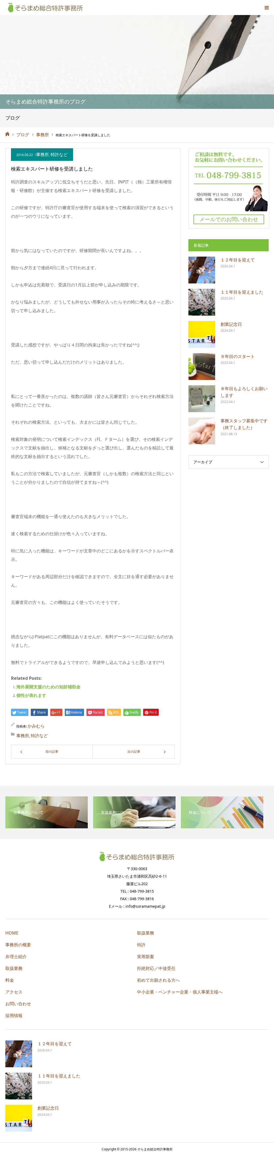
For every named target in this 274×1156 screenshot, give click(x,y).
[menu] (266, 7)
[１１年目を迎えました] (201, 302)
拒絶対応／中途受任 (156, 968)
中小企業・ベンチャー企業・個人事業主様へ (180, 992)
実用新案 (145, 956)
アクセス (13, 992)
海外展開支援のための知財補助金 (48, 687)
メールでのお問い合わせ (228, 219)
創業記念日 (231, 324)
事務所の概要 (18, 945)
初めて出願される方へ (158, 980)
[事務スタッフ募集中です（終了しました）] (201, 431)
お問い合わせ (18, 1004)
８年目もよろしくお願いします (244, 392)
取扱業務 (13, 968)
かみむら (36, 726)
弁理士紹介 (16, 956)
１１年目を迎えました (241, 292)
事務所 (42, 154)
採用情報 (13, 1015)
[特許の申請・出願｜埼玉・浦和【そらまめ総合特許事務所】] (45, 7)
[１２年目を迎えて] (201, 270)
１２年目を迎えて (237, 260)
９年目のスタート (237, 356)
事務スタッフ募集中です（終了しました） (244, 424)
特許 (141, 945)
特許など (59, 154)
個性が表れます (31, 695)
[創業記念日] (201, 334)
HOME (11, 933)
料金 (9, 980)
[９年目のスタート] (201, 366)
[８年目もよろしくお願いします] (201, 398)
